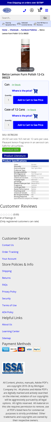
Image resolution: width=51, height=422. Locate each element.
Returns (6, 277)
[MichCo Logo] (7, 12)
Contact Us (8, 245)
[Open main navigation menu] (46, 11)
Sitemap (6, 338)
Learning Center (11, 331)
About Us (7, 324)
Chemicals (14, 30)
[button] (25, 91)
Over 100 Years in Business (42, 24)
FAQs (5, 284)
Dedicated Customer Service (27, 24)
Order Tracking (10, 251)
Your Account (9, 258)
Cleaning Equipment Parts (11, 24)
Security (6, 298)
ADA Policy (7, 312)
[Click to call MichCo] (24, 11)
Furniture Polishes (29, 30)
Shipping (7, 271)
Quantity (8, 95)
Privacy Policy (9, 291)
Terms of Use (9, 305)
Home (4, 30)
